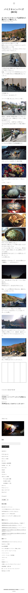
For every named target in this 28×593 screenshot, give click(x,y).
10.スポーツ (4, 474)
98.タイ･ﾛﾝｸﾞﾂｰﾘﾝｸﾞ (6, 490)
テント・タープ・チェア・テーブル (9, 550)
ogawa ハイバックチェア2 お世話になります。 (11, 516)
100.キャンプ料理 (5, 476)
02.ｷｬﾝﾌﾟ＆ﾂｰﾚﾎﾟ (11, 389)
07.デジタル (4, 467)
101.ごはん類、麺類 (7, 478)
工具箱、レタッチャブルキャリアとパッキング (11, 564)
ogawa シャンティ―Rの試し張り (8, 513)
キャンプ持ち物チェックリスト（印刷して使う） (11, 548)
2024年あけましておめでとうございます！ (13, 403)
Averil (21, 523)
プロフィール (4, 557)
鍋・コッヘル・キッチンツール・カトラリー (11, 568)
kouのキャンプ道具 (6, 544)
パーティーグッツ (5, 553)
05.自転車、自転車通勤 (6, 463)
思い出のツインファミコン (7, 507)
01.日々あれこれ (5, 454)
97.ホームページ (5, 487)
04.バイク (4, 461)
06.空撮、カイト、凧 (6, 465)
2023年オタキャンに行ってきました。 (9, 525)
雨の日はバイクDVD (6, 570)
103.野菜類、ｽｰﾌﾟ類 (7, 483)
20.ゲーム (4, 485)
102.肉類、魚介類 (6, 481)
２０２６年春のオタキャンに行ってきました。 (11, 509)
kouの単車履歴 (5, 546)
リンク (3, 559)
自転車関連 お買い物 (6, 566)
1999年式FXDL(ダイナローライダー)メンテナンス (12, 541)
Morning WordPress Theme (11, 589)
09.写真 (3, 472)
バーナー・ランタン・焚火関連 (8, 555)
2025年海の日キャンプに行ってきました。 (10, 511)
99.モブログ (4, 492)
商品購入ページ (5, 562)
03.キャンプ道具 (5, 458)
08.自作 (3, 470)
